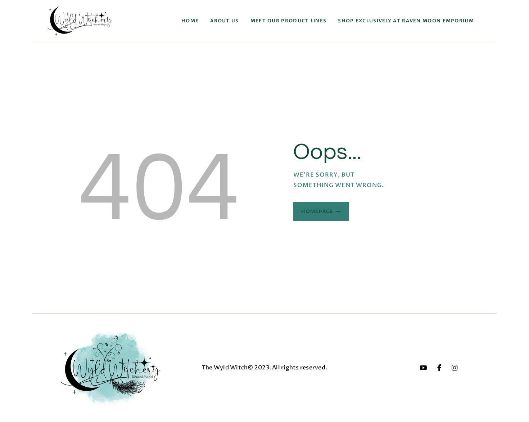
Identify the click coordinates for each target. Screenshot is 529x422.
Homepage (317, 211)
